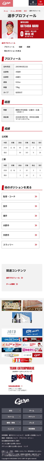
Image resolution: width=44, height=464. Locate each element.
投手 (25, 11)
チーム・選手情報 (15, 11)
